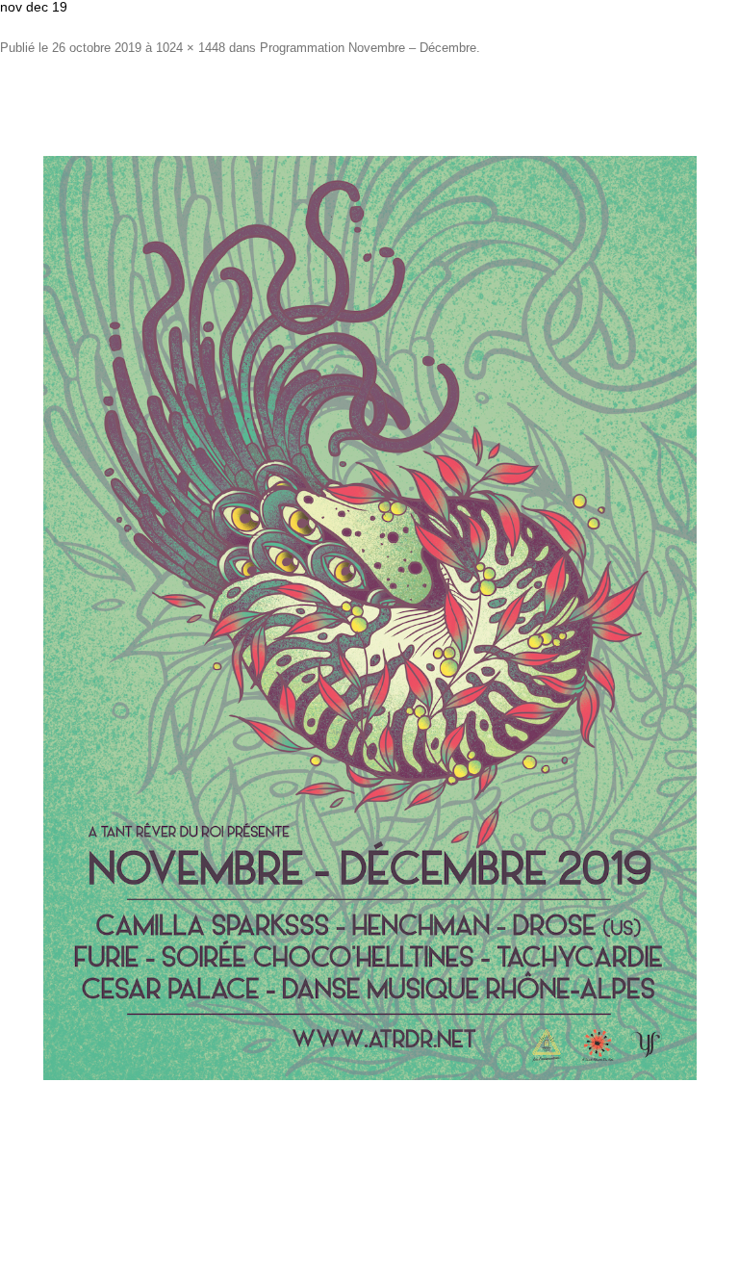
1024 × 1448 (190, 47)
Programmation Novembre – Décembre (368, 47)
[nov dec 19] (369, 618)
